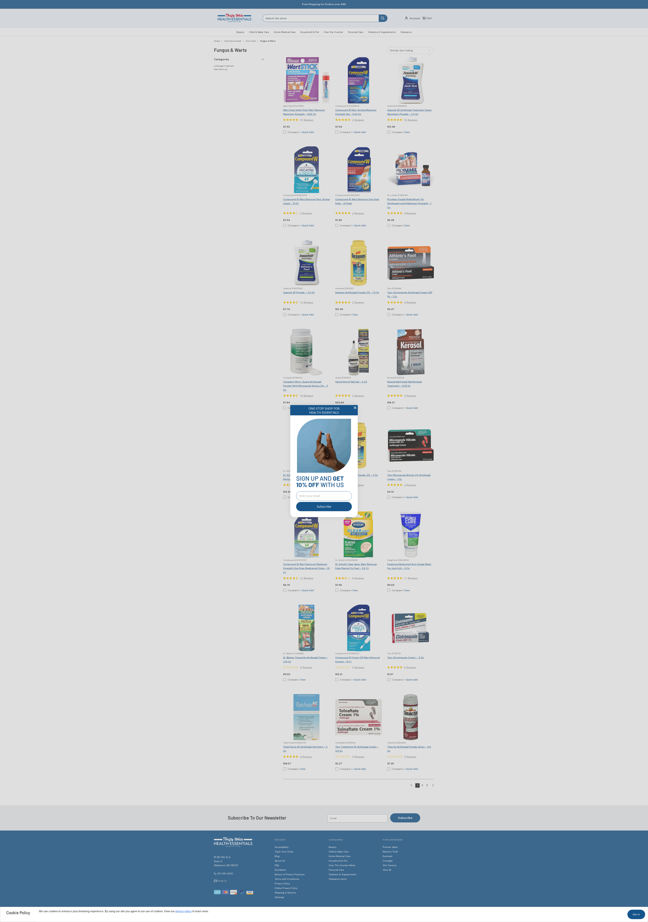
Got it (636, 914)
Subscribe (324, 506)
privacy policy (183, 911)
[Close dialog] (355, 407)
